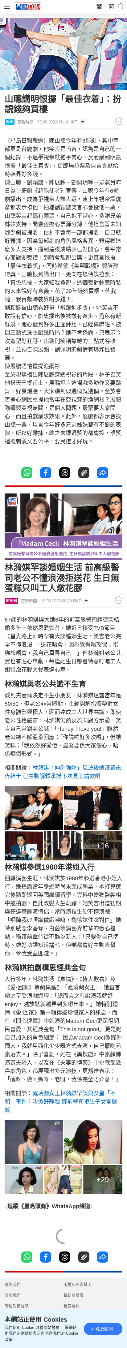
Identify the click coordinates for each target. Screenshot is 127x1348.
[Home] (28, 6)
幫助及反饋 (73, 1295)
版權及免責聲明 (77, 1284)
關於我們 (13, 1295)
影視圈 (11, 601)
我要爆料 (71, 1306)
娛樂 (9, 122)
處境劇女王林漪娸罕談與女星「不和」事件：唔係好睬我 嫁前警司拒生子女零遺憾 (61, 1101)
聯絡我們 (13, 1284)
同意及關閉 (102, 1328)
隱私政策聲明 (17, 1306)
